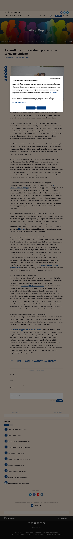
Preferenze (30, 107)
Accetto (41, 107)
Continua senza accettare (55, 78)
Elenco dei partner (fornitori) (19, 102)
